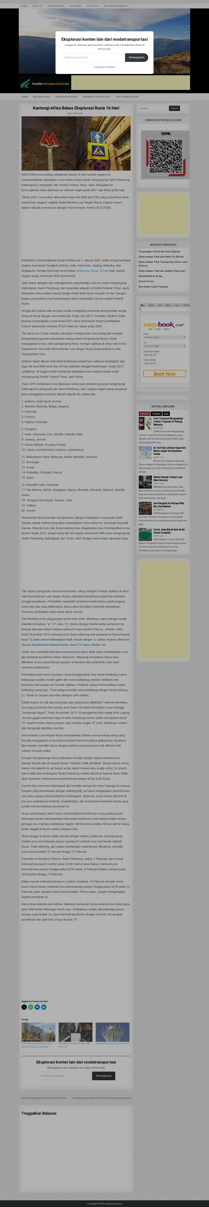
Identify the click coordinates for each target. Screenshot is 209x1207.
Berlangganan (136, 57)
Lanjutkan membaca (104, 67)
